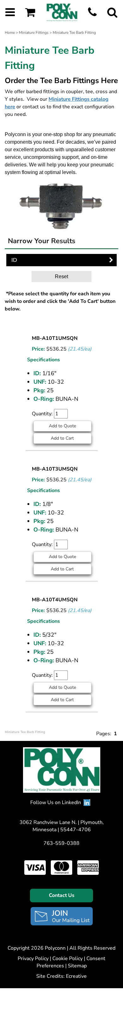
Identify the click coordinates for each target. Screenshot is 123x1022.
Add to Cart (62, 438)
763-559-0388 (61, 843)
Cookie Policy (67, 958)
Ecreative (76, 976)
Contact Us (61, 895)
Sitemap (77, 965)
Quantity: (43, 413)
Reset (61, 276)
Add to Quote (62, 426)
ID (14, 260)
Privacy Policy (33, 958)
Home (10, 32)
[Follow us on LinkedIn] (87, 802)
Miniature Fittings (34, 32)
